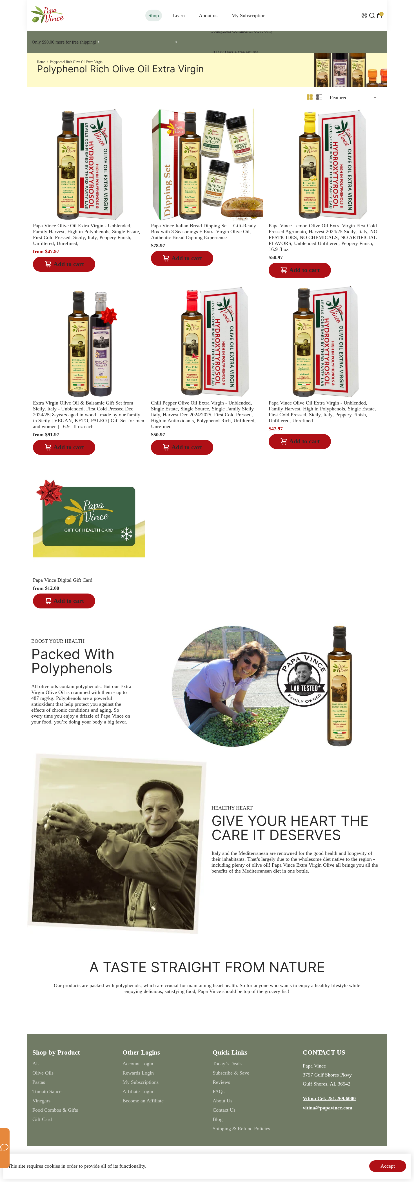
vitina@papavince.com (327, 1108)
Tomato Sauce (46, 1091)
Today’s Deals (227, 1063)
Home (41, 62)
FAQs (218, 1091)
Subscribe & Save (231, 1073)
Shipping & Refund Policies (241, 1128)
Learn (179, 15)
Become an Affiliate (143, 1101)
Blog (217, 1119)
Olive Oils (43, 1073)
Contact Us (224, 1110)
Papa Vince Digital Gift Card (62, 580)
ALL (37, 1063)
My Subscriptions (141, 1082)
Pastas (38, 1082)
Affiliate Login (138, 1091)
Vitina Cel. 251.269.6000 (329, 1098)
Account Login (138, 1063)
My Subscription (249, 15)
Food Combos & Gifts (55, 1110)
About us (208, 15)
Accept (387, 1166)
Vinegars (41, 1101)
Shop (153, 15)
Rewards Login (138, 1073)
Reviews (221, 1082)
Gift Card (42, 1119)
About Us (222, 1101)
